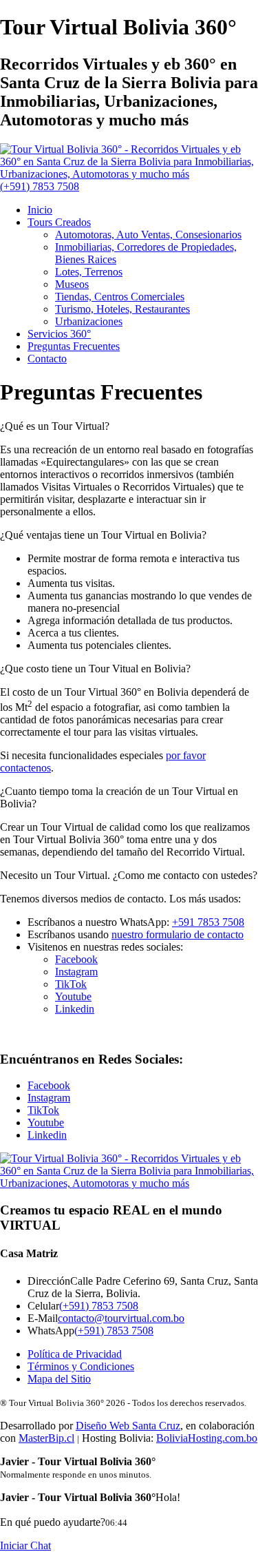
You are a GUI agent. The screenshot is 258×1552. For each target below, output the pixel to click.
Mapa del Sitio (59, 1379)
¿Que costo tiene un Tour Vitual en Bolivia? (95, 668)
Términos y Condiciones (81, 1366)
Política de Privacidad (75, 1354)
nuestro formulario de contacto (177, 934)
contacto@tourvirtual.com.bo (121, 1318)
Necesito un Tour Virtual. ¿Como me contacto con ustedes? (128, 875)
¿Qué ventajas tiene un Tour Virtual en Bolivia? (103, 535)
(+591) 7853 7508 (98, 1306)
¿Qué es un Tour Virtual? (54, 426)
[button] (129, 426)
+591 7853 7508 (208, 922)
